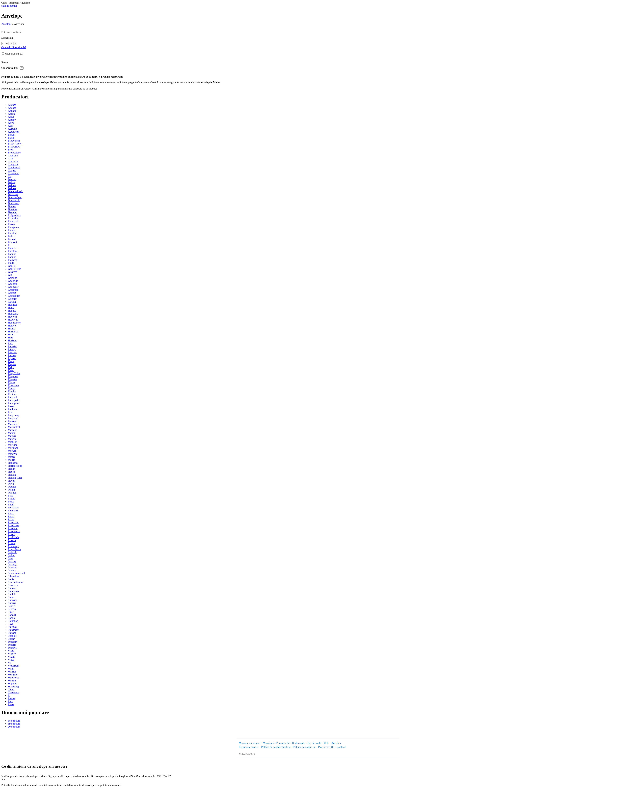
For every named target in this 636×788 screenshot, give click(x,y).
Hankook (13, 313)
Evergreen (13, 227)
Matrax (11, 433)
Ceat (10, 158)
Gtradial (12, 301)
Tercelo (12, 609)
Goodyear (13, 286)
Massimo (12, 424)
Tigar (10, 612)
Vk (9, 662)
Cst (9, 176)
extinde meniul (9, 5)
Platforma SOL (326, 747)
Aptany (12, 119)
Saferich (12, 552)
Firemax (12, 248)
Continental (14, 167)
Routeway (13, 546)
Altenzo (12, 104)
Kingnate (13, 376)
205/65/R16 (14, 726)
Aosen (11, 113)
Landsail (12, 397)
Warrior (12, 671)
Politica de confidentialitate (276, 747)
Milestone (13, 447)
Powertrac (13, 507)
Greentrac (13, 289)
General (12, 265)
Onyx (11, 483)
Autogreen (13, 131)
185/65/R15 (14, 720)
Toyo (10, 623)
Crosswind (13, 173)
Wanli (11, 668)
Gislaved (12, 271)
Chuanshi (13, 161)
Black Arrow (15, 143)
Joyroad (12, 358)
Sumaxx (12, 588)
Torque (11, 617)
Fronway (12, 260)
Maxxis (12, 436)
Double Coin (15, 197)
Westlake (12, 674)
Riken (11, 519)
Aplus (11, 116)
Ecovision (13, 218)
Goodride (13, 280)
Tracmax (12, 626)
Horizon (12, 340)
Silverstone (14, 576)
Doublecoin (14, 200)
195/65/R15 (14, 723)
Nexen (11, 471)
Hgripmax (13, 331)
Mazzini (12, 439)
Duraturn (12, 209)
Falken (11, 236)
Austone (12, 128)
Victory (12, 653)
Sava (10, 558)
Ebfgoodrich (14, 215)
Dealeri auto (298, 743)
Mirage (11, 456)
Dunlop (12, 206)
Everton (12, 230)
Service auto (314, 743)
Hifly (10, 334)
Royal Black (14, 549)
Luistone (12, 421)
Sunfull (12, 594)
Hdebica (12, 316)
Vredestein (13, 665)
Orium (11, 489)
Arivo (11, 122)
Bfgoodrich (14, 140)
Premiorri (13, 510)
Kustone (12, 394)
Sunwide (12, 600)
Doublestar (13, 203)
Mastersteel (14, 427)
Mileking (12, 444)
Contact (341, 747)
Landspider (14, 400)
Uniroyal (12, 647)
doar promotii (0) (14, 53)
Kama (11, 361)
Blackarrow (14, 146)
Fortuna (12, 254)
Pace (10, 495)
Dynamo (12, 212)
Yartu (11, 689)
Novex (11, 480)
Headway (13, 319)
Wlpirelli (12, 683)
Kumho (12, 391)
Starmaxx (13, 585)
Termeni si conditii (249, 747)
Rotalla (11, 543)
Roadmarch (14, 531)
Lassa (11, 406)
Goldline (12, 277)
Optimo (12, 486)
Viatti (11, 650)
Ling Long (13, 415)
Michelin (12, 441)
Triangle (12, 635)
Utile (326, 743)
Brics (10, 149)
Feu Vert (12, 242)
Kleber (11, 382)
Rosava (12, 540)
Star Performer (15, 582)
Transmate (13, 629)
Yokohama (13, 692)
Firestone (13, 251)
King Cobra (14, 373)
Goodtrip (12, 283)
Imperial (12, 346)
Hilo (10, 337)
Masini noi (268, 743)
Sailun (11, 555)
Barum (11, 134)
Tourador (13, 620)
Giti (10, 274)
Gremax (12, 292)
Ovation (12, 492)
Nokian (12, 474)
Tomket (12, 614)
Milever (12, 450)
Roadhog (13, 528)
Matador (12, 430)
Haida (11, 307)
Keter (11, 370)
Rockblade (13, 537)
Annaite (12, 110)
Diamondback (15, 191)
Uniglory (12, 641)
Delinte (12, 185)
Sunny (11, 597)
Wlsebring (13, 686)
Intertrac (12, 352)
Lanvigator (13, 403)
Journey (12, 355)
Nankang (13, 462)
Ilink (10, 343)
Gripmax (12, 298)
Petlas (11, 501)
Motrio (11, 459)
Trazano (12, 632)
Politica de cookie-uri (304, 747)
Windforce (13, 677)
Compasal (13, 164)
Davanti (12, 179)
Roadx (11, 534)
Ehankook (13, 221)
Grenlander (14, 295)
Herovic (12, 325)
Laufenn (12, 409)
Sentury (12, 570)
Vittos (11, 659)
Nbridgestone (15, 465)
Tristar (11, 638)
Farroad (12, 239)
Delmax (12, 188)
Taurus (11, 606)
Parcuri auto (283, 743)
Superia (12, 603)
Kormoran (13, 385)
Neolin (11, 468)
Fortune (12, 257)
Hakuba (12, 310)
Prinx (11, 513)
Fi (9, 245)
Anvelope (6, 24)
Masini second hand (249, 743)
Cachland (13, 155)
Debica (11, 182)
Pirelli (11, 504)
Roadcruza (13, 525)
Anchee (12, 107)
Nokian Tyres (15, 477)
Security (12, 564)
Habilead (12, 304)
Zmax (11, 704)
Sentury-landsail (16, 573)
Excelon (12, 233)
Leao (10, 412)
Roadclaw (13, 522)
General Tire (14, 268)
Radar (11, 516)
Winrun (12, 680)
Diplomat (13, 194)
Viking (11, 656)
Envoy (11, 224)
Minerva (12, 453)
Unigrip (12, 644)
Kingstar (12, 379)
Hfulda (11, 328)
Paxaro (11, 498)
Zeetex (11, 698)
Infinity (12, 349)
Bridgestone (14, 152)
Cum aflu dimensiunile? (13, 47)
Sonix (11, 579)
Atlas (10, 125)
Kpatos (11, 388)
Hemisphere (14, 322)
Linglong (13, 418)
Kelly (11, 367)
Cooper (12, 170)
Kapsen (12, 364)
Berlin (11, 137)
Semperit (12, 567)
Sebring (12, 561)
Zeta (10, 701)
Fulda (11, 263)
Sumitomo (13, 591)
